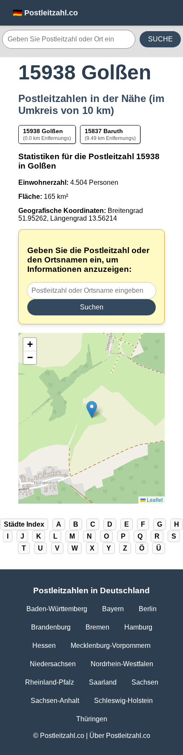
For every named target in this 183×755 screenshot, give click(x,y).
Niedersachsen (53, 664)
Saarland (103, 682)
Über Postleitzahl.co (119, 735)
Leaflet (154, 499)
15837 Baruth (104, 131)
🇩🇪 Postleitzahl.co (45, 13)
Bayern (113, 608)
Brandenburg (51, 627)
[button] (91, 409)
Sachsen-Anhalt (55, 700)
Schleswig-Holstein (123, 700)
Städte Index (24, 524)
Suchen (91, 307)
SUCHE (160, 39)
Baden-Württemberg (56, 608)
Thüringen (91, 719)
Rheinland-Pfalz (49, 682)
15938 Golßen (43, 131)
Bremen (97, 627)
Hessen (44, 645)
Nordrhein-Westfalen (122, 664)
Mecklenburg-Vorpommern (111, 645)
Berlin (148, 608)
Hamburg (138, 627)
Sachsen (145, 682)
